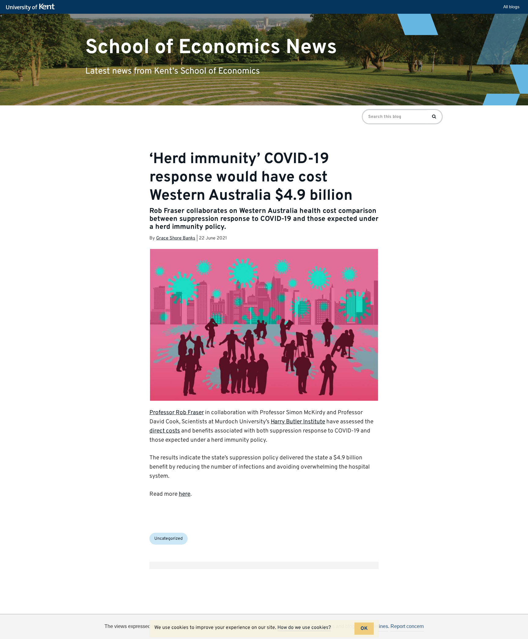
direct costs (164, 431)
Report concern (407, 626)
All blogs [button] (511, 6)
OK (364, 629)
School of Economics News (211, 47)
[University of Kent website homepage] (32, 7)
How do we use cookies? (304, 628)
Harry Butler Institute (298, 421)
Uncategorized (168, 538)
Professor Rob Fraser (176, 412)
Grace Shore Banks (175, 238)
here (184, 494)
